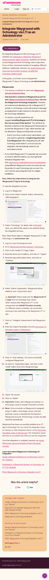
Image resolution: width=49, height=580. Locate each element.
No (19, 487)
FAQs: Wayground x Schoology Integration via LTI (23, 513)
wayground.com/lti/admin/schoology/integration (27, 162)
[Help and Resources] (44, 575)
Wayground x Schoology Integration (18, 517)
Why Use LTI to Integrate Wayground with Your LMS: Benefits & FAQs (22, 509)
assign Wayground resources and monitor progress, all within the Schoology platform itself (23, 71)
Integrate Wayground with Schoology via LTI (18, 18)
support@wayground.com (11, 565)
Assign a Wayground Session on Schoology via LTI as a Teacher (24, 503)
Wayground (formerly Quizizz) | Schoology (27, 247)
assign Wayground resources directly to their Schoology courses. (23, 443)
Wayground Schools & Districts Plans (24, 100)
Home (6, 9)
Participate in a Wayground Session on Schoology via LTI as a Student (24, 534)
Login (17, 9)
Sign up (26, 9)
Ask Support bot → (12, 543)
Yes (31, 487)
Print (9, 547)
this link (38, 225)
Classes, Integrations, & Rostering (14, 15)
